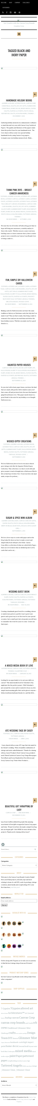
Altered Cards (24, 199)
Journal (21, 1046)
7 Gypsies (5, 1008)
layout (31, 1046)
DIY (18, 106)
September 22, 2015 (19, 380)
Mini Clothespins (10, 1051)
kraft (27, 1046)
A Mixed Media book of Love (19, 665)
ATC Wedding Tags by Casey (19, 730)
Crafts (13, 106)
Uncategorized (12, 302)
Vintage (12, 454)
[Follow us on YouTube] (15, 12)
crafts (12, 1033)
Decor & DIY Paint (25, 368)
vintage (34, 1066)
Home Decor (15, 108)
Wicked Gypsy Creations (19, 441)
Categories (5, 861)
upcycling (28, 1066)
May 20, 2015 (25, 605)
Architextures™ (16, 1012)
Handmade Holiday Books (19, 100)
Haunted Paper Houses (19, 365)
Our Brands (6, 7)
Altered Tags (25, 201)
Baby (16, 521)
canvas (15, 1017)
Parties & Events (16, 111)
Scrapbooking (21, 113)
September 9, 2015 (18, 457)
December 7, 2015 (19, 116)
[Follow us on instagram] (11, 12)
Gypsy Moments (5, 1042)
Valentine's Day (21, 671)
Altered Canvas (11, 199)
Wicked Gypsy (24, 302)
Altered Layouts (12, 201)
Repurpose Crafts (8, 113)
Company (17, 2)
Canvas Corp (30, 103)
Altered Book (20, 103)
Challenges (26, 2)
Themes (31, 113)
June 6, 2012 (25, 739)
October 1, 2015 (25, 219)
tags (28, 1061)
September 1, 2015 (18, 531)
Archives (4, 1081)
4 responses (13, 739)
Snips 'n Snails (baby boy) (10, 526)
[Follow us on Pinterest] (18, 12)
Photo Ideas (28, 111)
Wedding (21, 602)
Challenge (4, 1033)
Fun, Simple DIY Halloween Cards (19, 281)
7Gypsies (4, 196)
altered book (4, 1013)
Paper (19, 1056)
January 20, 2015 (25, 673)
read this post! (15, 887)
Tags (12, 299)
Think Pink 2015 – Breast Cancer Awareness (19, 191)
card (26, 1023)
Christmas (6, 106)
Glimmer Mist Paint (18, 209)
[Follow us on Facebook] (6, 12)
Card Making (7, 206)
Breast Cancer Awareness (15, 204)
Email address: (6, 898)
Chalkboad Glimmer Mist (19, 1028)
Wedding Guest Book (19, 591)
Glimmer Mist (27, 1038)
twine (24, 1066)
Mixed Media (26, 108)
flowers (15, 1038)
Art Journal (29, 1013)
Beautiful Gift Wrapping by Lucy (19, 807)
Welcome (3, 2)
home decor (12, 1046)
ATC (11, 733)
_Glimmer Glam (8, 1070)
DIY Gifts (23, 106)
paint (13, 1056)
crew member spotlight (21, 1033)
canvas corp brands (13, 1022)
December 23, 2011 (18, 815)
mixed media (23, 1051)
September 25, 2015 (25, 304)
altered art (27, 1008)
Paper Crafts (31, 212)
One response (23, 813)
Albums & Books (8, 103)
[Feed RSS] (3, 12)
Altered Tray (8, 447)
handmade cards (16, 1042)
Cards (30, 1023)
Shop (10, 2)
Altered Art (25, 196)
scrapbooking (12, 1061)
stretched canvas (22, 1061)
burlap (8, 1017)
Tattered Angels (29, 214)
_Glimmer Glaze (23, 1070)
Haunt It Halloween (18, 294)
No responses (11, 219)
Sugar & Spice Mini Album (19, 517)
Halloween (5, 294)
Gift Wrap (13, 291)
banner (3, 1018)
